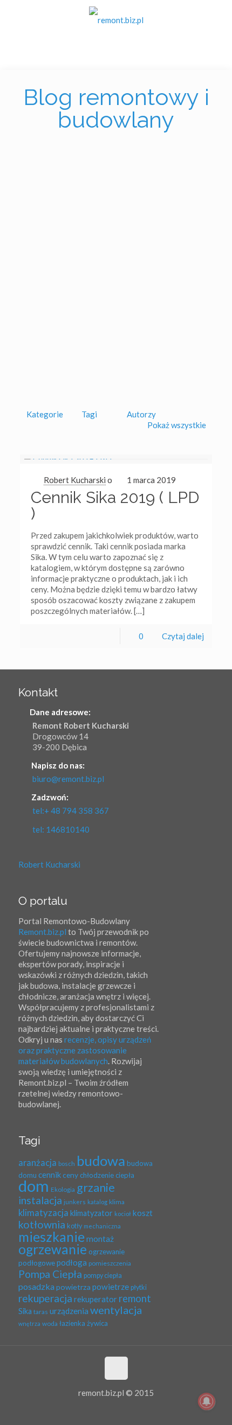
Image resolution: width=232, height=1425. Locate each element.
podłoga (72, 1262)
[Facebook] (87, 1409)
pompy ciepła (103, 1276)
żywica (97, 1323)
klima (117, 1202)
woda (50, 1323)
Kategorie (44, 414)
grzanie (96, 1187)
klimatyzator (91, 1213)
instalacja (40, 1200)
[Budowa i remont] (116, 18)
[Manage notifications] (206, 1401)
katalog (97, 1201)
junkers (75, 1201)
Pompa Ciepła (50, 1274)
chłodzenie (97, 1175)
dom (33, 1185)
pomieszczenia (109, 1263)
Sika (25, 1311)
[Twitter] (116, 1409)
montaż (100, 1239)
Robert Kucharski (75, 480)
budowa (101, 1160)
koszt (143, 1213)
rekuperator (95, 1299)
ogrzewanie (52, 1249)
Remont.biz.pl (42, 932)
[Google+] (101, 1409)
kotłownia (41, 1224)
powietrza (73, 1286)
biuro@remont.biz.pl (68, 779)
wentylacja (116, 1309)
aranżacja (37, 1162)
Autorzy (141, 414)
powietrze (110, 1286)
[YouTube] (131, 1409)
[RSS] (145, 1409)
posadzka (36, 1286)
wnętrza (29, 1323)
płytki (139, 1287)
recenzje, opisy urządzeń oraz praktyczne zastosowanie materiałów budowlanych (84, 1050)
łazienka (72, 1323)
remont (135, 1298)
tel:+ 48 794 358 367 (70, 810)
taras (40, 1312)
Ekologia (63, 1189)
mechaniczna (102, 1226)
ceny (70, 1174)
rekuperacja (45, 1298)
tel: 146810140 (61, 829)
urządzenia (69, 1311)
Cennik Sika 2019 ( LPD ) (115, 505)
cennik (49, 1174)
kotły (74, 1226)
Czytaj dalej (183, 636)
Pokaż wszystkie (176, 425)
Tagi (89, 414)
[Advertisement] (116, 274)
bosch (66, 1163)
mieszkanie (51, 1237)
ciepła (124, 1175)
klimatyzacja (43, 1212)
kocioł (122, 1213)
